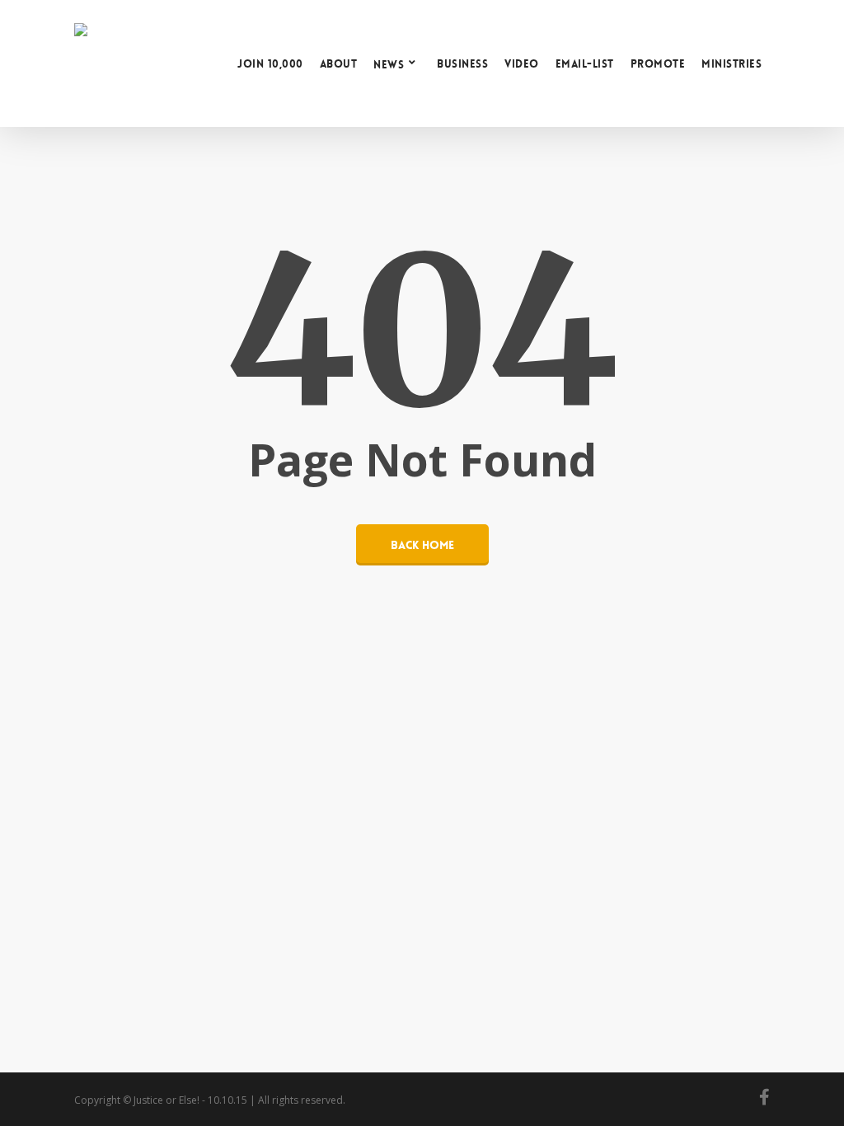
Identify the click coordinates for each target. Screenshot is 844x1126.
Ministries (731, 64)
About (339, 64)
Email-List (585, 64)
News (388, 64)
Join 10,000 (270, 64)
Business (462, 64)
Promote (658, 64)
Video (521, 64)
